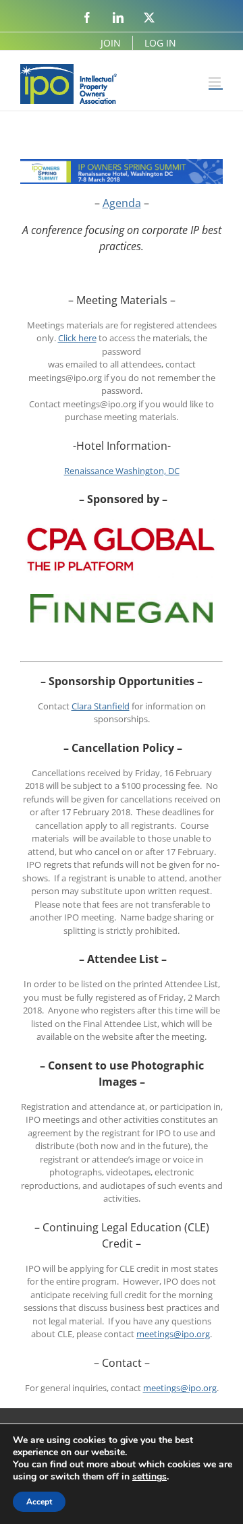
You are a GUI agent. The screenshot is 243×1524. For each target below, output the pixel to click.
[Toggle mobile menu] (216, 82)
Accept (39, 1501)
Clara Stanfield (101, 706)
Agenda (122, 203)
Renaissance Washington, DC (122, 471)
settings (149, 1477)
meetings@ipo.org (173, 1334)
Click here (77, 338)
